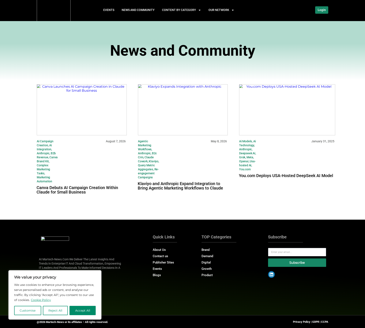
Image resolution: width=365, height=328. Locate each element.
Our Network (218, 10)
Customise (27, 310)
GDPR (315, 321)
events (108, 10)
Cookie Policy (41, 300)
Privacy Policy (301, 321)
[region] (54, 295)
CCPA (324, 321)
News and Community (138, 10)
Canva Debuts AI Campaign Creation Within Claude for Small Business (77, 190)
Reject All (55, 310)
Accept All (82, 310)
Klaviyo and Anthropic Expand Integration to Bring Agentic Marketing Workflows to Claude (180, 186)
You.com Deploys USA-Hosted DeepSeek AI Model (286, 175)
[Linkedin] (271, 274)
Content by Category (179, 10)
